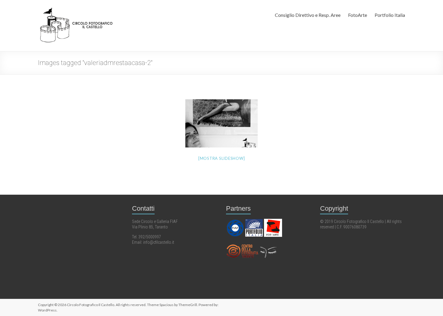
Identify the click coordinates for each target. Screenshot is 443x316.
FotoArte (357, 15)
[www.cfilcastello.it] (242, 244)
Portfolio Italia (390, 15)
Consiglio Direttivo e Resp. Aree (308, 15)
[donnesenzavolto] (268, 244)
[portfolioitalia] (254, 221)
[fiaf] (235, 221)
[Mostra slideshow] (221, 158)
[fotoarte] (273, 221)
